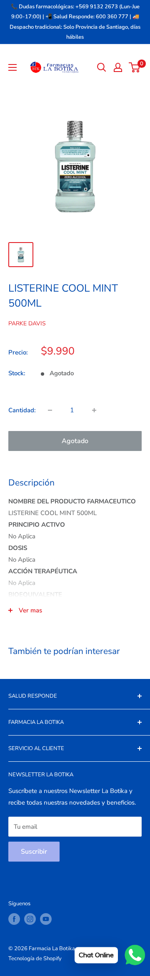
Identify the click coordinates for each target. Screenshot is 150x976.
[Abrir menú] (12, 67)
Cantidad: (22, 410)
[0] (135, 67)
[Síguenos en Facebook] (14, 919)
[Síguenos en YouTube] (46, 919)
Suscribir (34, 851)
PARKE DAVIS (27, 323)
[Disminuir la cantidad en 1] (50, 410)
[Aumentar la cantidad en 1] (94, 410)
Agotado (75, 441)
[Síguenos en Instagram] (30, 919)
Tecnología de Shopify (35, 958)
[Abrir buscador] (101, 67)
